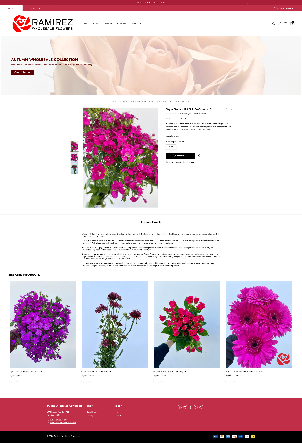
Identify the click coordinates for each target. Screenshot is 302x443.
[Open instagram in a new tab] (180, 407)
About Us (118, 415)
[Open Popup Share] (199, 156)
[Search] (274, 24)
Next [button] (247, 2)
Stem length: (175, 141)
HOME (11, 8)
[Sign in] (279, 23)
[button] (22, 72)
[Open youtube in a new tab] (185, 407)
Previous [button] (54, 2)
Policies (117, 412)
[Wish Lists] (285, 24)
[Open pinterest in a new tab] (201, 407)
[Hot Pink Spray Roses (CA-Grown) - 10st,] (187, 324)
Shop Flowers (92, 412)
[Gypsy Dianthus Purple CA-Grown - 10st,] (43, 324)
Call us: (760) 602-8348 (59, 420)
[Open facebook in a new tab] (190, 407)
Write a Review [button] (200, 113)
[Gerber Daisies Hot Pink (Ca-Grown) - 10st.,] (259, 324)
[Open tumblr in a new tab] (196, 407)
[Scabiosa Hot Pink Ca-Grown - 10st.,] (115, 324)
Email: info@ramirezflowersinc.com (63, 422)
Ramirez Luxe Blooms (151, 2)
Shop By (90, 415)
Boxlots (35, 8)
